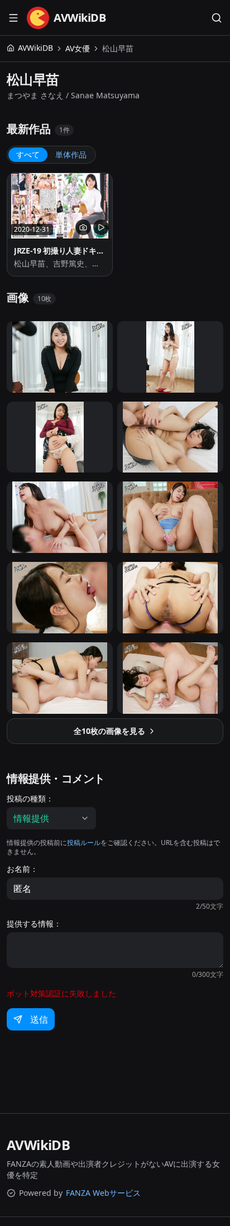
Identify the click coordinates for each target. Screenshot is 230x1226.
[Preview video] (101, 227)
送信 (39, 1019)
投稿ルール (83, 842)
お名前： (22, 869)
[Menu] (13, 18)
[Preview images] (83, 227)
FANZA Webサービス (103, 1192)
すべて (28, 154)
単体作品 (71, 154)
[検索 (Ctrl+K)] (216, 18)
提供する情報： (34, 924)
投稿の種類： (30, 799)
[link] (117, 48)
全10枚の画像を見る (109, 731)
